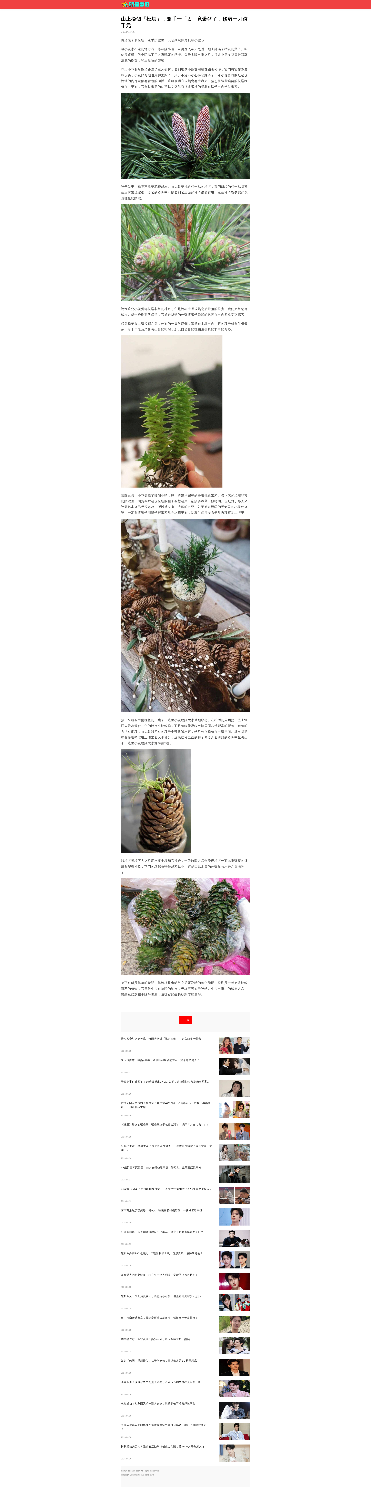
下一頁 (185, 1020)
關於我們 (125, 1475)
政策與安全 (135, 1475)
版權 (152, 1475)
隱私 (147, 1475)
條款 (142, 1475)
